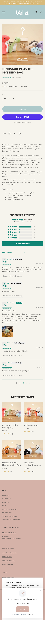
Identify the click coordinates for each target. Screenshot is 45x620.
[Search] (36, 12)
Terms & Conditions (9, 516)
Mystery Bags (22, 397)
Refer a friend (7, 564)
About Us (5, 495)
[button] (7, 77)
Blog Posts (6, 502)
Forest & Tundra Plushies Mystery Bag (11, 463)
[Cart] (41, 12)
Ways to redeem (8, 560)
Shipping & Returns (9, 509)
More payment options (22, 122)
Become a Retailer (9, 577)
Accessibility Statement (11, 520)
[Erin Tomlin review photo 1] (7, 331)
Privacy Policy (7, 513)
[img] (7, 264)
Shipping (5, 86)
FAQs (4, 506)
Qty (3, 94)
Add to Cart (22, 109)
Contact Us (6, 499)
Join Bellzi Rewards (9, 553)
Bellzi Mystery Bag (31, 425)
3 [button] (23, 383)
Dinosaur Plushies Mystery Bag (10, 426)
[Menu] (3, 12)
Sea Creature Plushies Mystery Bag (33, 463)
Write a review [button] (23, 243)
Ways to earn (7, 557)
